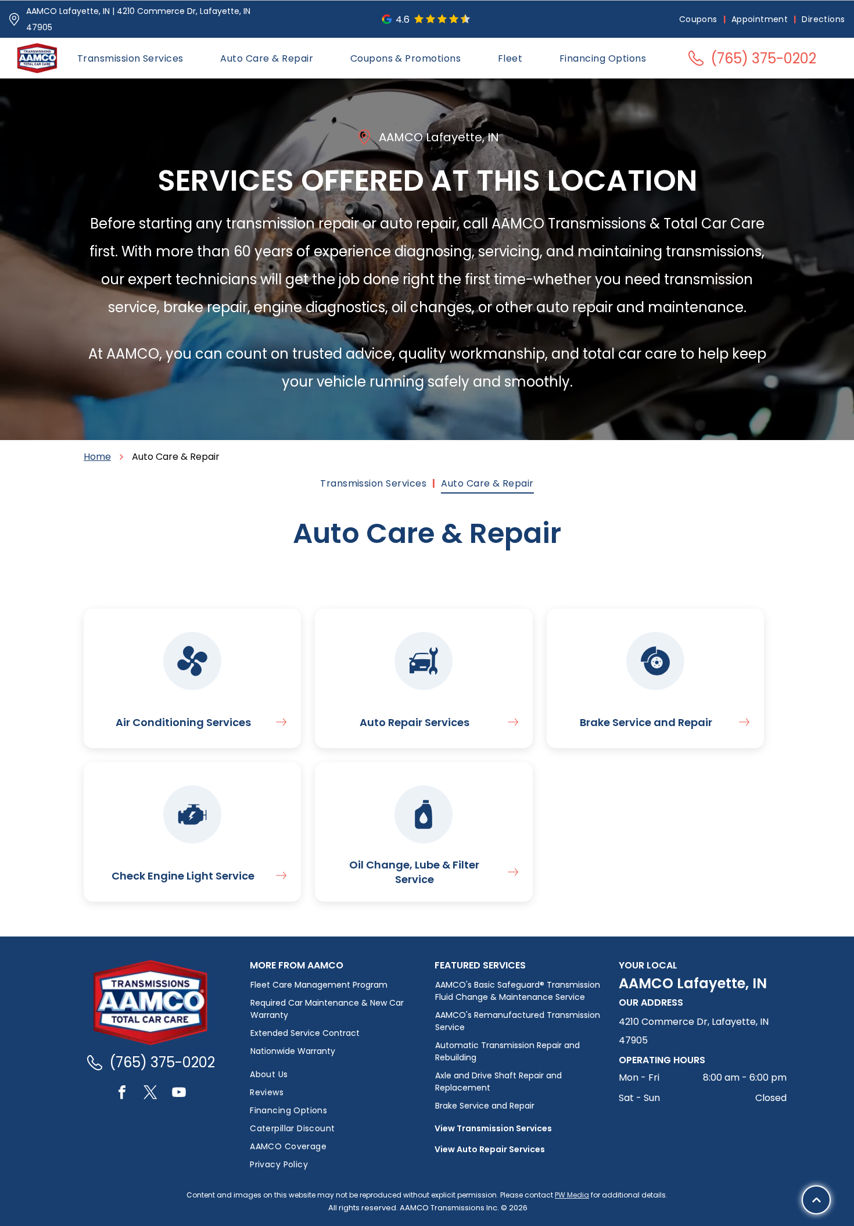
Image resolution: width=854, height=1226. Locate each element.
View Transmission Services (493, 1128)
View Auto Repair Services (490, 1149)
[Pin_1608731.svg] (14, 19)
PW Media (572, 1195)
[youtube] (179, 1094)
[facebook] (122, 1094)
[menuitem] (699, 19)
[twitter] (150, 1094)
